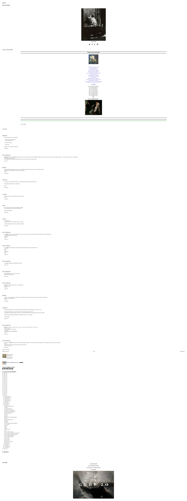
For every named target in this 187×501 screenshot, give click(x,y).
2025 (4, 374)
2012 (4, 390)
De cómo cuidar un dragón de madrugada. (10, 423)
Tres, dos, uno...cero (7, 413)
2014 (4, 387)
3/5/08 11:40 (6, 239)
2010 (4, 392)
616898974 (6, 407)
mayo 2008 (6, 404)
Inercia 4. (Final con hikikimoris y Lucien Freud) (11, 432)
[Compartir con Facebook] (24, 124)
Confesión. (6, 425)
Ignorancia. (6, 415)
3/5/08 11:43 (6, 264)
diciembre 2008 (6, 396)
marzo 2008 (6, 445)
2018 (4, 383)
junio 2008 (6, 403)
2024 (4, 375)
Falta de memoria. (7, 442)
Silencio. (5, 426)
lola (3, 205)
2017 (4, 384)
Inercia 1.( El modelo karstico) (9, 436)
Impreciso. (5, 418)
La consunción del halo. (8, 408)
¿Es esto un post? (7, 437)
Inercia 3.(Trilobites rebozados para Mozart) (11, 434)
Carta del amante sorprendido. (8, 412)
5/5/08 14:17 (6, 318)
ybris (3, 218)
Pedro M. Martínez (5, 155)
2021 (4, 379)
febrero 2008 (6, 446)
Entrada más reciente (5, 351)
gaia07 (3, 167)
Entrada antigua (182, 351)
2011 (4, 391)
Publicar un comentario (5, 349)
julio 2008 (6, 402)
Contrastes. (6, 414)
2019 (4, 381)
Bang (5, 430)
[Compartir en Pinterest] (25, 124)
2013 (4, 389)
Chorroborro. (6, 420)
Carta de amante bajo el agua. (8, 419)
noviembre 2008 (7, 397)
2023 (4, 376)
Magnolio (4, 135)
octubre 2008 (6, 398)
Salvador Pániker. (7, 439)
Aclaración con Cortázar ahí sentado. (10, 411)
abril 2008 (6, 443)
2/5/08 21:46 (6, 187)
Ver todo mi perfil (9, 358)
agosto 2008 (6, 401)
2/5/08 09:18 (6, 148)
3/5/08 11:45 (6, 288)
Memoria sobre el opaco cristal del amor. (10, 417)
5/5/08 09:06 (6, 301)
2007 (4, 448)
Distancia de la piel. (7, 429)
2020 (4, 380)
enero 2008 (6, 447)
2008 (4, 395)
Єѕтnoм (3, 194)
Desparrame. (6, 421)
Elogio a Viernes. (7, 440)
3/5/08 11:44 (6, 276)
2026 (4, 373)
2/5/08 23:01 (6, 198)
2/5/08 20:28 (6, 173)
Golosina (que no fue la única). (9, 406)
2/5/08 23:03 (6, 212)
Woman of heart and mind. (93, 52)
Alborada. (5, 428)
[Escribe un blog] (22, 124)
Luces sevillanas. (6, 424)
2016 (4, 385)
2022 (4, 378)
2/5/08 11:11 (6, 160)
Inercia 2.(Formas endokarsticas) (9, 435)
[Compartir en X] (23, 124)
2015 (4, 386)
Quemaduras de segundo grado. (9, 409)
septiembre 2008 (7, 400)
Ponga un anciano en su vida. (8, 431)
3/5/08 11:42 (6, 254)
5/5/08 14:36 (6, 334)
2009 (4, 393)
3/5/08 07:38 (6, 225)
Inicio (94, 351)
